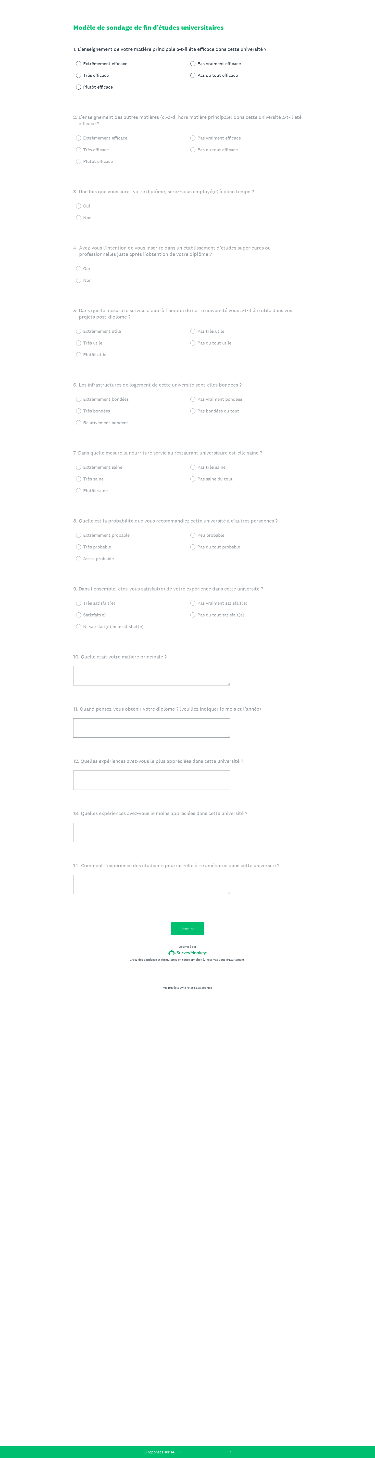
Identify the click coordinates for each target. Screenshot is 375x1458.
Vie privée (170, 988)
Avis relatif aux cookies (196, 988)
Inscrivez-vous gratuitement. (225, 960)
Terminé (188, 928)
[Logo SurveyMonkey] (187, 952)
